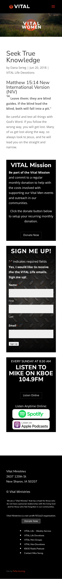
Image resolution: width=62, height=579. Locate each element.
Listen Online (31, 395)
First (11, 300)
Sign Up (14, 343)
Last (11, 316)
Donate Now (31, 235)
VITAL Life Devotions (20, 73)
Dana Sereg (18, 68)
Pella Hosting (19, 571)
